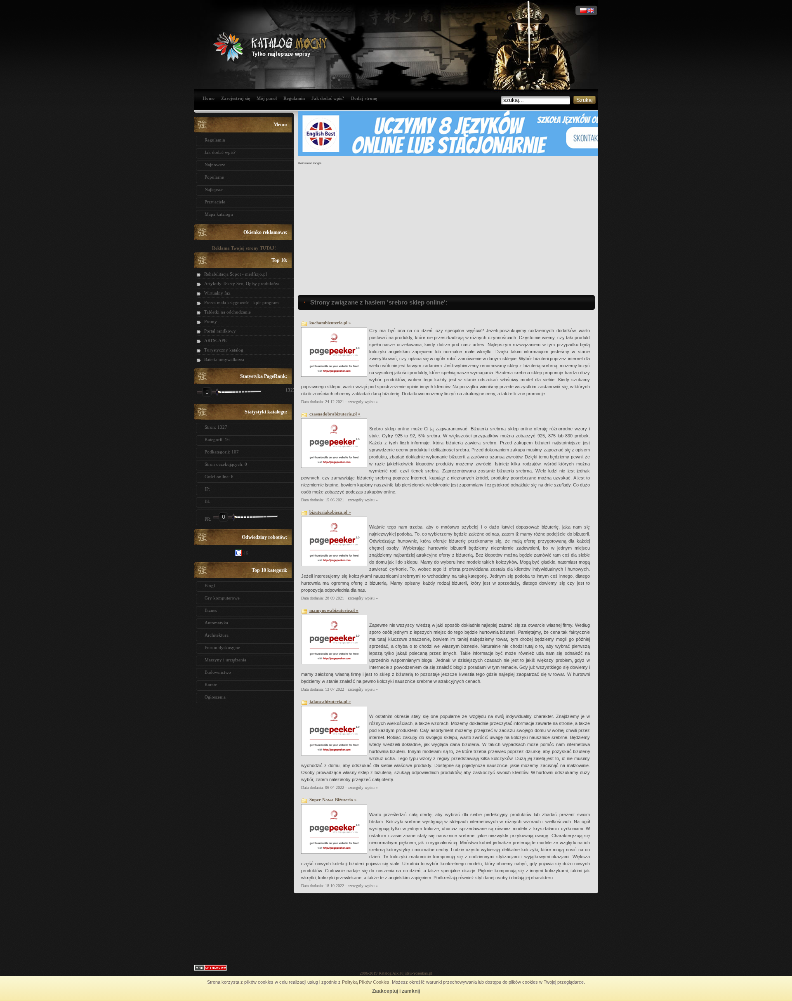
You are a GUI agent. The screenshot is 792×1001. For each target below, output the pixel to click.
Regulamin (294, 98)
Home (208, 98)
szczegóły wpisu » (363, 401)
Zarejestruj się (235, 98)
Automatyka (216, 622)
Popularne (214, 177)
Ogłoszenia (215, 696)
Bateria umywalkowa (224, 359)
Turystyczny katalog (223, 349)
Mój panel (267, 98)
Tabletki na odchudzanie (227, 311)
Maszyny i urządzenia (225, 659)
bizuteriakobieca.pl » (330, 512)
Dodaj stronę (364, 98)
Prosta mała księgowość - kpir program (241, 302)
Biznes (211, 610)
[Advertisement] (244, 831)
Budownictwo (218, 672)
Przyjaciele (215, 201)
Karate (211, 684)
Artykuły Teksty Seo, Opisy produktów (241, 283)
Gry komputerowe (222, 597)
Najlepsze (214, 189)
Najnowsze (215, 164)
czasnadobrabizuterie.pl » (335, 413)
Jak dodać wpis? (327, 98)
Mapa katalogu (219, 214)
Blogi (210, 585)
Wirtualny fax (217, 292)
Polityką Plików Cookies (365, 982)
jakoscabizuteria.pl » (330, 701)
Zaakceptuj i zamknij (396, 991)
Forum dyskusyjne (222, 647)
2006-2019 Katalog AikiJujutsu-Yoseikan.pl (396, 973)
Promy (210, 321)
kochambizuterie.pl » (330, 322)
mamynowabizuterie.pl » (333, 610)
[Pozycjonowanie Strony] (210, 969)
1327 (287, 389)
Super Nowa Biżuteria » (333, 799)
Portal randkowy (220, 330)
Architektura (217, 635)
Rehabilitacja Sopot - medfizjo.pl (235, 273)
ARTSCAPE (215, 340)
